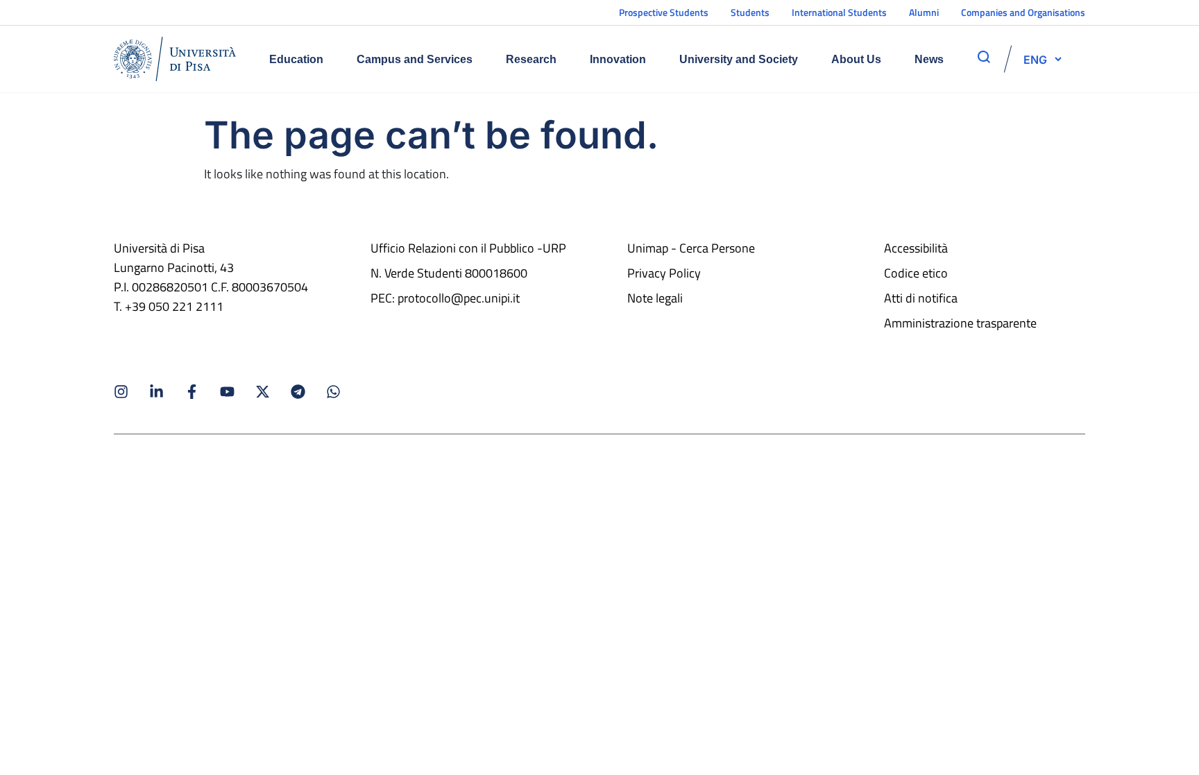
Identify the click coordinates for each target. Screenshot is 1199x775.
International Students (839, 12)
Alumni (924, 12)
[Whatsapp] (333, 391)
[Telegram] (298, 391)
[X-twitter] (262, 391)
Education (296, 59)
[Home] (175, 59)
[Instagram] (121, 391)
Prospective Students (663, 12)
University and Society (738, 59)
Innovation (618, 59)
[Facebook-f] (192, 391)
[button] (1035, 59)
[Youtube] (227, 391)
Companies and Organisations (1023, 12)
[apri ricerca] (984, 57)
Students (750, 12)
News (929, 59)
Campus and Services (415, 59)
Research (531, 59)
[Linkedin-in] (156, 391)
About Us (856, 59)
